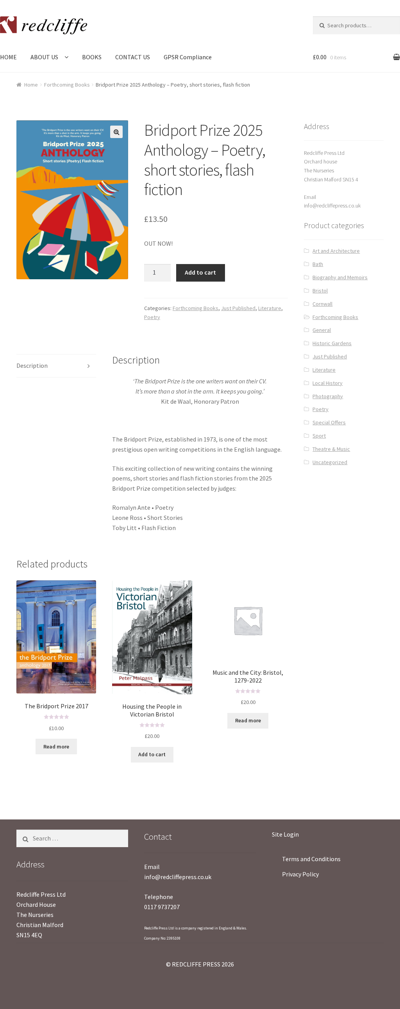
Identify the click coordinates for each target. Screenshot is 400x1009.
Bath (317, 264)
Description (32, 365)
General (321, 329)
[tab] (56, 366)
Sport (319, 435)
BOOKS (92, 57)
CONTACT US (132, 57)
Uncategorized (329, 462)
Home (31, 84)
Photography (327, 396)
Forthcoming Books (67, 84)
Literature (269, 308)
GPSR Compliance (188, 57)
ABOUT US (44, 57)
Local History (327, 383)
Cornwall (322, 303)
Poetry (152, 317)
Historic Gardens (332, 343)
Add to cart (200, 272)
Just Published (238, 308)
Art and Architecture (336, 250)
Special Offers (329, 422)
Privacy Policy (300, 874)
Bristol (320, 290)
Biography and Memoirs (340, 277)
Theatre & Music (331, 448)
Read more (56, 746)
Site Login (285, 834)
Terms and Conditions (311, 859)
